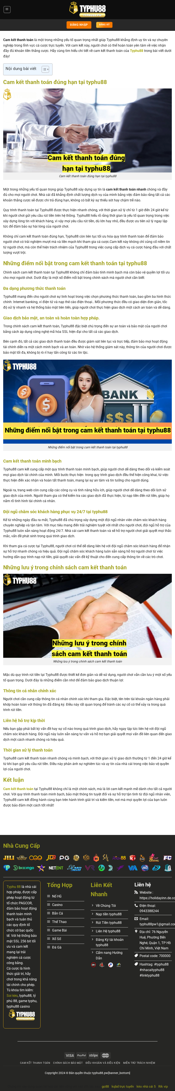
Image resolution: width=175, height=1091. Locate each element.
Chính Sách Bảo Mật (68, 1062)
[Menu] (6, 9)
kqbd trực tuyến (123, 1086)
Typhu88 (136, 51)
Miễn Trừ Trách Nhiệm (139, 1062)
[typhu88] (87, 10)
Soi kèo (12, 996)
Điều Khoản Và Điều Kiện (103, 1062)
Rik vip (163, 1086)
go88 (105, 1086)
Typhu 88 (14, 887)
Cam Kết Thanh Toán (35, 1062)
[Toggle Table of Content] (43, 69)
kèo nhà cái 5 (146, 1086)
